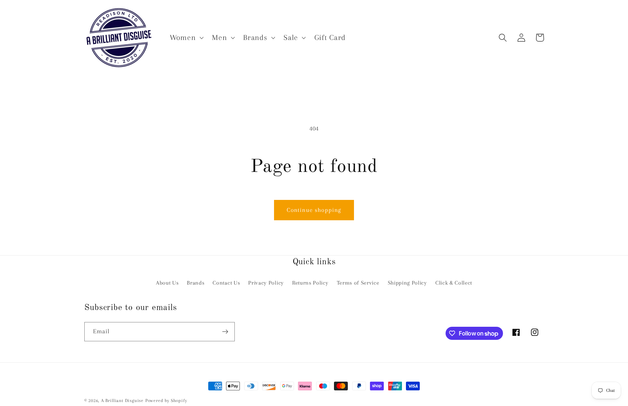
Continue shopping (314, 209)
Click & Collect (453, 283)
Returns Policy (310, 283)
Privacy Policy (266, 283)
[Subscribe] (225, 332)
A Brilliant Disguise (122, 400)
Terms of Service (358, 283)
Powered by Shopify (166, 400)
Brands (195, 283)
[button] (186, 38)
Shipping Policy (407, 283)
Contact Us (226, 283)
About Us (167, 283)
